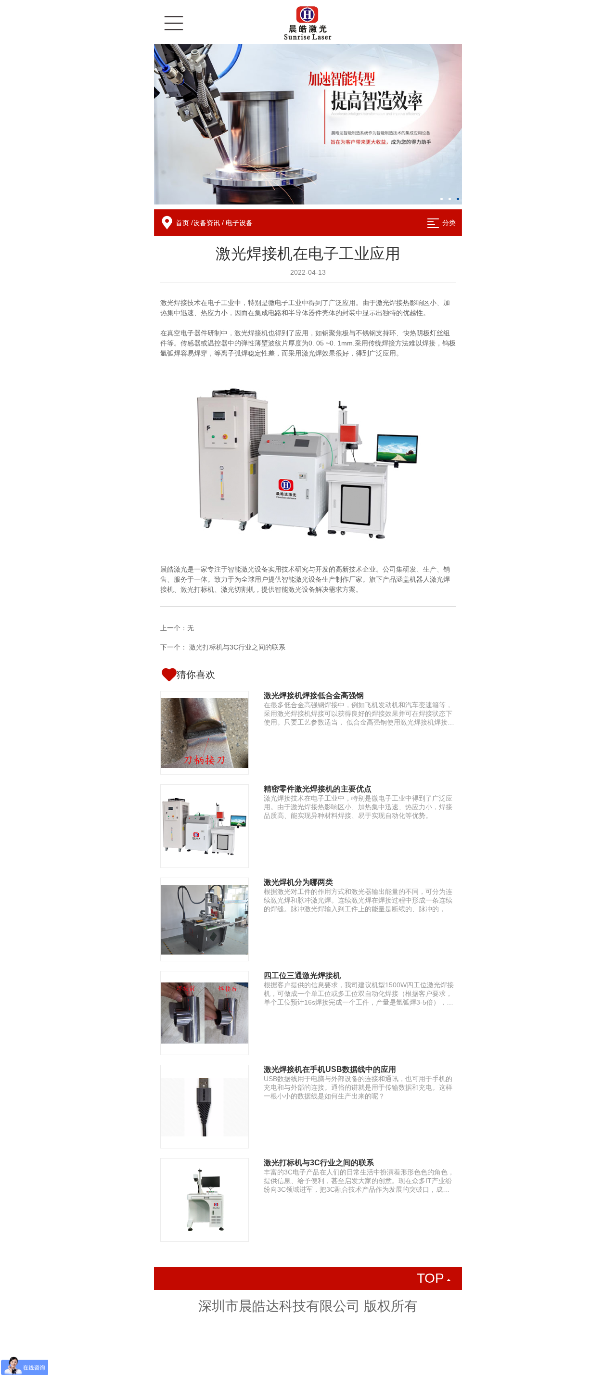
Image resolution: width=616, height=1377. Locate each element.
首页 (182, 223)
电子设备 (239, 223)
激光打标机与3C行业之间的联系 (237, 647)
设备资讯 (206, 223)
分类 (449, 223)
